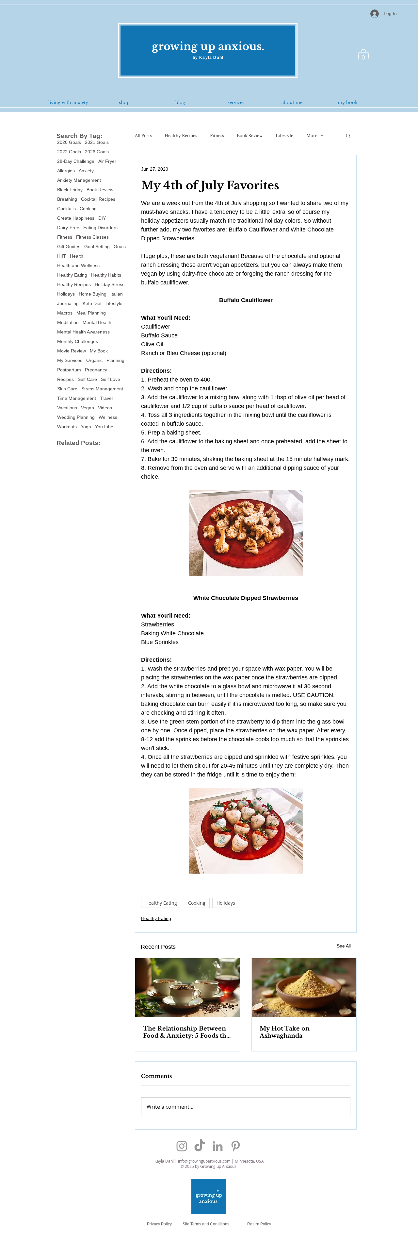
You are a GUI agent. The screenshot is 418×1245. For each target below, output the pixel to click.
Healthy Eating (72, 275)
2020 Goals (69, 142)
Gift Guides (68, 246)
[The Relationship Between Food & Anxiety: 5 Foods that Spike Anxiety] (187, 987)
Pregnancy (96, 369)
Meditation (68, 322)
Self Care (87, 379)
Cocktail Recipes (98, 199)
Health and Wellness (78, 265)
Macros (64, 313)
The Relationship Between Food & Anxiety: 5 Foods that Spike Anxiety (187, 1032)
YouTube (104, 426)
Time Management (76, 398)
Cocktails (66, 208)
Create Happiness (75, 218)
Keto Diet (92, 303)
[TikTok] (200, 1146)
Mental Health (97, 322)
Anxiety (86, 170)
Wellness (108, 417)
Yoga (86, 426)
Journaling (68, 303)
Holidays (66, 294)
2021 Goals (97, 142)
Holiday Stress (109, 284)
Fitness (64, 237)
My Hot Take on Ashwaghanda (285, 1032)
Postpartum (69, 369)
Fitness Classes (92, 237)
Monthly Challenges (77, 341)
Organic (94, 360)
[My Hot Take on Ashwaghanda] (304, 987)
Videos (105, 407)
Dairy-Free (68, 227)
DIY (102, 218)
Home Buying (92, 294)
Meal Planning (91, 313)
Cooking (88, 208)
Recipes (65, 379)
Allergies (66, 170)
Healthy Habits (106, 275)
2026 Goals (97, 151)
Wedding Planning (76, 417)
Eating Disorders (100, 227)
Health (76, 256)
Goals (120, 246)
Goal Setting (97, 246)
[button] (363, 55)
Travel (106, 398)
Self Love (110, 379)
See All (344, 945)
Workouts (67, 426)
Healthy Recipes (74, 284)
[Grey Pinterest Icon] (236, 1146)
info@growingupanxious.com (204, 1161)
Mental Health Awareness (83, 331)
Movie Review (71, 350)
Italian (116, 294)
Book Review (100, 189)
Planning (115, 360)
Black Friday (70, 189)
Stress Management (102, 388)
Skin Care (67, 388)
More (311, 135)
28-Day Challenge (75, 161)
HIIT (61, 256)
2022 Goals (69, 151)
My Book (99, 350)
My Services (69, 360)
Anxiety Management (79, 180)
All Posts (143, 135)
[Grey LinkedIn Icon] (218, 1146)
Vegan (87, 407)
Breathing (67, 199)
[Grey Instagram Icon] (182, 1146)
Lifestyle (113, 303)
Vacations (67, 407)
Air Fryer (107, 161)
